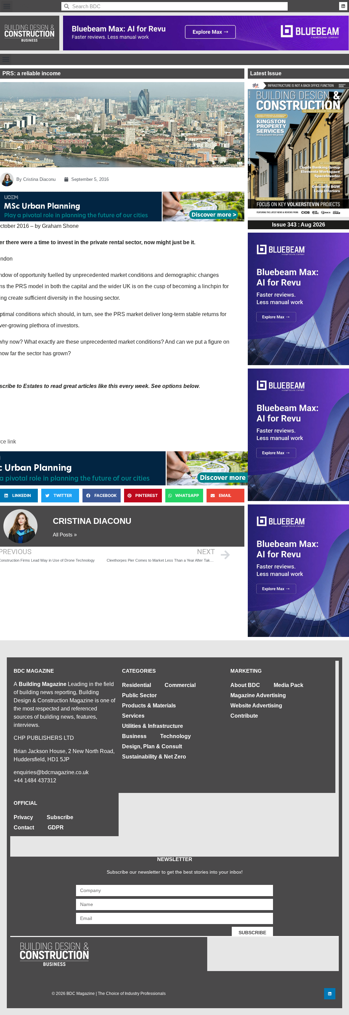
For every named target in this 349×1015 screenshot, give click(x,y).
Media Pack (288, 685)
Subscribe (60, 817)
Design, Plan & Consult (152, 746)
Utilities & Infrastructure (152, 726)
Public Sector (139, 695)
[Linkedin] (343, 6)
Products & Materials (149, 705)
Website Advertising (256, 705)
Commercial (180, 685)
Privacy (23, 817)
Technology (175, 736)
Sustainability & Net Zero (154, 757)
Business (134, 736)
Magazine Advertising (258, 695)
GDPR (56, 827)
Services (133, 716)
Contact (24, 827)
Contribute (244, 716)
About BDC (245, 685)
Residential (136, 685)
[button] (7, 6)
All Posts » (65, 534)
